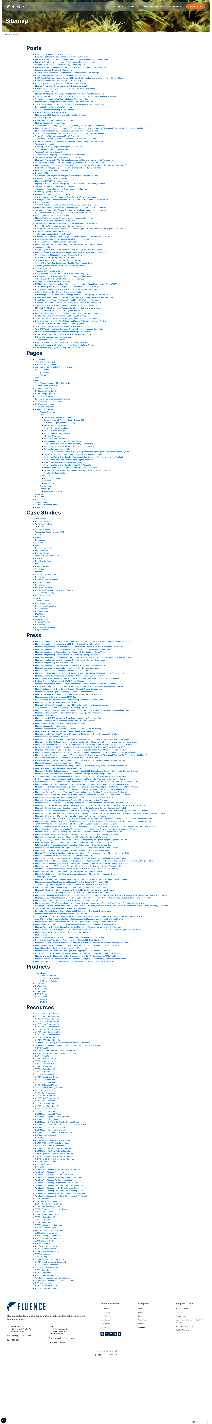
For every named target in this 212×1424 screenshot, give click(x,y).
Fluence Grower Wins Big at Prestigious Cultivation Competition (62, 86)
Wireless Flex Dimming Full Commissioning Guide (55, 1180)
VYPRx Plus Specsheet (44, 1257)
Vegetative (49, 483)
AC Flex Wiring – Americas (46, 1233)
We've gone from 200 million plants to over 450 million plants (61, 908)
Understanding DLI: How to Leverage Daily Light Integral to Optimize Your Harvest (69, 141)
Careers (141, 1312)
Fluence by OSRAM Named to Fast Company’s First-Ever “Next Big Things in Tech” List (71, 816)
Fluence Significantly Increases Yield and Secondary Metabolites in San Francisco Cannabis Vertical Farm (79, 673)
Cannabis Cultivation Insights (47, 271)
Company (116, 6)
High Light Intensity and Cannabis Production (54, 215)
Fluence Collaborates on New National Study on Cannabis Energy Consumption (68, 689)
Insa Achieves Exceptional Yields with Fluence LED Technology (61, 948)
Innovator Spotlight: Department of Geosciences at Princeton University (65, 62)
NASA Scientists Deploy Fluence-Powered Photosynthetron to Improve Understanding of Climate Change (79, 78)
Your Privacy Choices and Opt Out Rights (52, 383)
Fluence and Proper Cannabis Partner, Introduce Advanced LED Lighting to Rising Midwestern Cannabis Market (82, 789)
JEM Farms (39, 527)
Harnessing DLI (41, 173)
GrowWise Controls (48, 975)
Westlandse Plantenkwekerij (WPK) (50, 532)
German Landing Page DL (45, 362)
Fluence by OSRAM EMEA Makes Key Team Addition (57, 702)
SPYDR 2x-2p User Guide (45, 1101)
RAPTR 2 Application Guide (46, 1275)
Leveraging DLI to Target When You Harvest (53, 107)
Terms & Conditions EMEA (46, 386)
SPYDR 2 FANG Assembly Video (48, 1249)
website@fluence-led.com (21, 1336)
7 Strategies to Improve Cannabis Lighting (53, 149)
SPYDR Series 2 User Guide (46, 1077)
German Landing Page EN (46, 364)
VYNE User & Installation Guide (48, 1201)
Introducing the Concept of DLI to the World (62, 441)
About (140, 1308)
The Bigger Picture (43, 268)
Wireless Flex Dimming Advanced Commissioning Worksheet (60, 1193)
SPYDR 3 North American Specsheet (50, 1262)
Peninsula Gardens (43, 521)
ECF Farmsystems (42, 611)
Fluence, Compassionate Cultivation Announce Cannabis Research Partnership (68, 729)
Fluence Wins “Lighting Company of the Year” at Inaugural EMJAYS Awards (66, 900)
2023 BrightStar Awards (45, 877)
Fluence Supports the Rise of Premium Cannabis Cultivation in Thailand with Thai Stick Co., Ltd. (75, 961)
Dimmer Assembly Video (45, 1161)
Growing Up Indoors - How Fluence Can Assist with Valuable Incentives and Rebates (70, 210)
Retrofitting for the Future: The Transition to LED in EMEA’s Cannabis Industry (67, 300)
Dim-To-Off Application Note (47, 1246)
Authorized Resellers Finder (47, 504)
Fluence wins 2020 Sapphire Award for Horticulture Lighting (60, 115)
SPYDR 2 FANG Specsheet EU (47, 1040)
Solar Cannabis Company (45, 627)
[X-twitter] (107, 1334)
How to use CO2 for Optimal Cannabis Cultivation (56, 242)
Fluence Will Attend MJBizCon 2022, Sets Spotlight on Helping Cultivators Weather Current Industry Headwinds (82, 863)
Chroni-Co (39, 537)
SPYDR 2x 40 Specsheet (45, 1103)
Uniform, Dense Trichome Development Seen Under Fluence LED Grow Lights (67, 73)
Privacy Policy (41, 499)
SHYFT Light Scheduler (49, 981)
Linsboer (39, 572)
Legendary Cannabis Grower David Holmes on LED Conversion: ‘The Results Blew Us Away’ (73, 911)
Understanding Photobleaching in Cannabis (53, 231)
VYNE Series (40, 983)
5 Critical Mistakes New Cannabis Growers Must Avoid (58, 292)
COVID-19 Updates (43, 118)
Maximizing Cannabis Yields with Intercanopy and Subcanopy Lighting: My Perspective (71, 295)
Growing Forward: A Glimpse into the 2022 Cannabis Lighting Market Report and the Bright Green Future (79, 229)
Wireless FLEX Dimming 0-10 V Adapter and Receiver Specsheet (62, 1043)
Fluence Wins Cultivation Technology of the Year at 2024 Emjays (62, 932)
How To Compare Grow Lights (56, 428)
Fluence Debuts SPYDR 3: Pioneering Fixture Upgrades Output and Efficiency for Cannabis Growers (77, 945)
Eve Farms (39, 577)
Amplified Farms (42, 601)
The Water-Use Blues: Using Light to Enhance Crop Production (61, 99)
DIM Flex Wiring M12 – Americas (48, 1235)
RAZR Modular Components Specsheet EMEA (54, 1132)
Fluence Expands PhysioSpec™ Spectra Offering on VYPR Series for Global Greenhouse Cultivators (77, 734)
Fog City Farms (41, 616)
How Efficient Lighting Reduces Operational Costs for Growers (61, 342)
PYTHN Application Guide (46, 1288)
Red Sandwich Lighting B (45, 391)
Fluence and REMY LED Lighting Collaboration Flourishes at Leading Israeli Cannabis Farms (73, 850)
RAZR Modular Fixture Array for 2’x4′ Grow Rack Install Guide (60, 1124)
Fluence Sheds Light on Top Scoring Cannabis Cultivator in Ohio (62, 670)
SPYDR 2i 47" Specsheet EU (47, 1082)
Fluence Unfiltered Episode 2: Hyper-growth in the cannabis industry (64, 218)
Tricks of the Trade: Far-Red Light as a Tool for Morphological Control (64, 263)
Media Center (41, 935)
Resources (174, 6)
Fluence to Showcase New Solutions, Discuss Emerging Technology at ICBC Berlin (69, 937)
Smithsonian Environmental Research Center (54, 590)
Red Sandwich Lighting (44, 404)
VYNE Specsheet (42, 1198)
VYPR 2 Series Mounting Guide (48, 1214)
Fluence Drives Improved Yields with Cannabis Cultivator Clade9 (62, 914)
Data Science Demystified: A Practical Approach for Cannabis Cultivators (66, 289)
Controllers (40, 973)
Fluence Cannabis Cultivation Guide (50, 123)
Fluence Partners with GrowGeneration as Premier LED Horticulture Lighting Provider (71, 800)
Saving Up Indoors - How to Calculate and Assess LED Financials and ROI (65, 205)
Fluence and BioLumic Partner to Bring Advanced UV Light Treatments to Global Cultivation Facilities (77, 848)
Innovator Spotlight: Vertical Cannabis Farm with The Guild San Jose (64, 57)
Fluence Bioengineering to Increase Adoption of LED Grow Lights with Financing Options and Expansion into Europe (84, 657)
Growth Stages (46, 475)
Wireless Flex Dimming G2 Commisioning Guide (55, 1280)
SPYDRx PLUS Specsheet (46, 1090)
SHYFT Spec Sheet (43, 1048)
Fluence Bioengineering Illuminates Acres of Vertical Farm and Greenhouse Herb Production (74, 649)
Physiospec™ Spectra (53, 491)
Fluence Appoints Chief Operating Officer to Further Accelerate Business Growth (69, 676)
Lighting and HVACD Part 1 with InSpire (51, 181)
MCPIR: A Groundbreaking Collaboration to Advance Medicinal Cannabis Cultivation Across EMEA (76, 284)
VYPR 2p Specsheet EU (45, 1220)
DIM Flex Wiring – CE (44, 1243)
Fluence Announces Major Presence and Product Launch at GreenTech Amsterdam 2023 (72, 252)
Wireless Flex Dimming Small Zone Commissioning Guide (59, 1191)
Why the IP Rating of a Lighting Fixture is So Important (58, 260)
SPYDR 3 (43, 1002)
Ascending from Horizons (46, 574)
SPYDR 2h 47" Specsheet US (47, 1013)
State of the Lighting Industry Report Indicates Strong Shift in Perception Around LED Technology (76, 96)
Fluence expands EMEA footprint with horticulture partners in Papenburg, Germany (70, 718)
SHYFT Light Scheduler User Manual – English (54, 1154)
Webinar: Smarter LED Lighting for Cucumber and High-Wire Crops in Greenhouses (70, 125)
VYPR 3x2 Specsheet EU (45, 1061)
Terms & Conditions (43, 388)
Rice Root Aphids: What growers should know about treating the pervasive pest (77, 470)
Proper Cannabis (42, 630)
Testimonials (40, 359)
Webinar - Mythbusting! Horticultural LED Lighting (56, 186)
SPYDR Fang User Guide (45, 1080)
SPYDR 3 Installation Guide (46, 1286)
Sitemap (141, 1327)
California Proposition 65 (45, 1228)
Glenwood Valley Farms (45, 619)
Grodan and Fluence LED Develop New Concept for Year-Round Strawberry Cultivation (71, 892)
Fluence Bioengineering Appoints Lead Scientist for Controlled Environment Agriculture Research (76, 684)
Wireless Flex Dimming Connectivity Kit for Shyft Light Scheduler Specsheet (67, 1045)
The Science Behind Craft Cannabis (50, 340)
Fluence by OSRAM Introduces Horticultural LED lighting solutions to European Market (71, 705)
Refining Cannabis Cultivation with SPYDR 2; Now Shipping (59, 681)
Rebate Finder (46, 372)
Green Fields (40, 545)
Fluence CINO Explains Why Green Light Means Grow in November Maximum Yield (69, 94)
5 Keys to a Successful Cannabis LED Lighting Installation (59, 310)
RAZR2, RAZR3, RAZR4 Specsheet (49, 1146)
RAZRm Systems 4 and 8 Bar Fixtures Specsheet (55, 1050)
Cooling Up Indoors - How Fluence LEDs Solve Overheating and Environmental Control (71, 199)
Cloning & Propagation (53, 478)
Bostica (38, 558)
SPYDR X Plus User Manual (46, 1085)
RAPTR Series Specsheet (45, 1056)
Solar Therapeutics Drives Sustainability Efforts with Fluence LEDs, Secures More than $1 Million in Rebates (80, 776)
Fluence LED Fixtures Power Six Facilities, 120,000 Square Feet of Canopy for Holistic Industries (76, 922)
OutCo (38, 598)
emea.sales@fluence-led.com (62, 1338)
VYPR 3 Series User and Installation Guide (52, 1209)
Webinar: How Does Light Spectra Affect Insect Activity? (59, 157)
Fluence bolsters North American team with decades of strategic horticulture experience (73, 774)
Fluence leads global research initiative (51, 737)
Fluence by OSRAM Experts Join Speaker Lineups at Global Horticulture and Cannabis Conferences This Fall (80, 808)
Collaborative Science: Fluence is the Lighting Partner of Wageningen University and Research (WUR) (86, 452)
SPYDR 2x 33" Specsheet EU (47, 1035)
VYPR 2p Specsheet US (45, 1217)
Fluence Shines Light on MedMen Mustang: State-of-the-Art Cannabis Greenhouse (70, 660)
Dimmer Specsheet (43, 1167)
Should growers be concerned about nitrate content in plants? (70, 467)
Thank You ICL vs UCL (44, 396)
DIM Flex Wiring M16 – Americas (48, 1238)
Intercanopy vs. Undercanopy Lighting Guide (54, 399)
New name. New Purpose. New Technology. (53, 54)
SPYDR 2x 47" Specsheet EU (47, 1029)
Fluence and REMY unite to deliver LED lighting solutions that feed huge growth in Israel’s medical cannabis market (83, 744)
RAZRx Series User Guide (45, 1135)
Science (43, 415)
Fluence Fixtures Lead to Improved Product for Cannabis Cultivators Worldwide (68, 244)
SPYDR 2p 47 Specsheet (45, 1095)
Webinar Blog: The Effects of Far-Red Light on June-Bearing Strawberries (66, 223)
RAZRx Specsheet (42, 1138)
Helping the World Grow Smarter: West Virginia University (68, 460)
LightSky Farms (41, 550)
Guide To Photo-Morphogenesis (57, 433)
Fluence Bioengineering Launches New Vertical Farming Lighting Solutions (66, 655)
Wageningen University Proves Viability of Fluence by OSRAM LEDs (63, 707)
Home (7, 34)
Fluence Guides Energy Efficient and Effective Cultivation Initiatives (64, 102)
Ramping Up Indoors (43, 202)
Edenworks (40, 585)
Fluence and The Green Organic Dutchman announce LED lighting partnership (67, 713)
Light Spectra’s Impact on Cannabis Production (63, 462)
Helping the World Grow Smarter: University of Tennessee (68, 444)
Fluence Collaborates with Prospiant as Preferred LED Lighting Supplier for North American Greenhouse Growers (82, 784)
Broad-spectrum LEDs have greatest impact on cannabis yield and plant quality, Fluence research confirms (80, 760)
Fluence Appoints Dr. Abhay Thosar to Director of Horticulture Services (65, 721)
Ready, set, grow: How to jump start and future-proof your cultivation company (68, 250)
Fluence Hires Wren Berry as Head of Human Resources (58, 768)
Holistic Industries (42, 553)
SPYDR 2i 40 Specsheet (45, 1109)
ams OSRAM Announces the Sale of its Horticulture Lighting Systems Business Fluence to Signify (76, 824)
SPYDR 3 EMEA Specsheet (46, 1265)
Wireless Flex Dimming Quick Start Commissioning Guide (59, 1185)
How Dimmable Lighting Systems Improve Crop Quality (58, 347)
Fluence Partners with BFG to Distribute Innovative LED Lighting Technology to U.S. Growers (74, 160)
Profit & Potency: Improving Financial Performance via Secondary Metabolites (68, 168)
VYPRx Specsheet (43, 1254)
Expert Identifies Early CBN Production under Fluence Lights (60, 75)
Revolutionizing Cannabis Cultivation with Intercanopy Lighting (61, 273)
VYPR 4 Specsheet (43, 1270)
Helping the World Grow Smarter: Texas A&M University (67, 465)
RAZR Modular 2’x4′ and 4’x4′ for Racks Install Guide (57, 1122)
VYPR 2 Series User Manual (46, 1212)
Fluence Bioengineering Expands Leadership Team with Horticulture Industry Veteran (71, 652)
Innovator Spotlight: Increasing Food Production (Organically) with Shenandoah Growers (72, 59)
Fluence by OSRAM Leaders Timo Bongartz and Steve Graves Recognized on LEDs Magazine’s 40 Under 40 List (82, 739)
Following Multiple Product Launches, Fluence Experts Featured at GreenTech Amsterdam (73, 845)
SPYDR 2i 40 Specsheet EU (46, 1111)
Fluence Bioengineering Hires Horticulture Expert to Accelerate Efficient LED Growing (71, 665)
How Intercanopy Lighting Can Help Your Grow (54, 258)
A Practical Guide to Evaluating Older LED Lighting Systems (60, 324)
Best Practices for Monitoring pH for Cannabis (54, 110)
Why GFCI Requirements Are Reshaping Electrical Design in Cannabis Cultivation (69, 329)
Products (132, 6)
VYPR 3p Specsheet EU (45, 1072)
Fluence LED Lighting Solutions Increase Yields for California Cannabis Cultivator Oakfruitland (74, 890)
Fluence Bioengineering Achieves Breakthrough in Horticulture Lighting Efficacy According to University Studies (82, 641)
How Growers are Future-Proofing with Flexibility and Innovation (62, 239)
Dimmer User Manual (44, 1164)
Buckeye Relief (41, 609)
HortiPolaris (40, 624)
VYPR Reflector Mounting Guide (48, 1225)
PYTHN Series (41, 994)
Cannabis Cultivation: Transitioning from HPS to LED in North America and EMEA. (69, 303)
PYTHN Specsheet (43, 1283)
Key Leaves (40, 540)
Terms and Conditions (44, 407)
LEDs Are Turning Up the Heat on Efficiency (53, 170)
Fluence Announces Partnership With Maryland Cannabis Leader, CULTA (65, 855)
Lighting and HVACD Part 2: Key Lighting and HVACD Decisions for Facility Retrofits (70, 184)
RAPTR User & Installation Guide (48, 1204)
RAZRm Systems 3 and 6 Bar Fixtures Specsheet (55, 1053)
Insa (37, 564)
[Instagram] (115, 1334)
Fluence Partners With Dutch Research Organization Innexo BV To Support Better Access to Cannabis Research (82, 879)
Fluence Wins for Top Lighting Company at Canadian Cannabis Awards (64, 692)
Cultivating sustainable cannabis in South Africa (55, 221)
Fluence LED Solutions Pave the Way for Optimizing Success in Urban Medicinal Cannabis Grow (75, 874)
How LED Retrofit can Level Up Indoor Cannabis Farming (58, 226)
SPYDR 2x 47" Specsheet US (47, 1027)
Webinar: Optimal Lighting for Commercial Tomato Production (61, 155)
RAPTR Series (41, 989)
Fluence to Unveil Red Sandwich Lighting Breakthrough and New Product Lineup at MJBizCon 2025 (77, 956)
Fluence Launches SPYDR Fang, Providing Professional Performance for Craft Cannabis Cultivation (76, 834)
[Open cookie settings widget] (3, 1420)
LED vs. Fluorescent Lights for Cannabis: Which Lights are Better (62, 332)
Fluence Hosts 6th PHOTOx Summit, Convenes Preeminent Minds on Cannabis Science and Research (77, 924)
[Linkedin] (119, 1334)
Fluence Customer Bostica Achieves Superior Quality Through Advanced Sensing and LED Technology (78, 927)
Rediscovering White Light (55, 425)
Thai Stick (39, 569)
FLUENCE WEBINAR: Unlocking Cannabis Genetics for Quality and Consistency (68, 308)
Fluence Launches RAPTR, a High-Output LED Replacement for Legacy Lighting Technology (73, 842)
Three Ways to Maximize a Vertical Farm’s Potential (57, 136)
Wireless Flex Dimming (49, 978)
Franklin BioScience (43, 587)
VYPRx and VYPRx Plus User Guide (49, 1259)
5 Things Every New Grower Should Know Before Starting (59, 279)
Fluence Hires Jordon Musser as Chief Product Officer (58, 763)
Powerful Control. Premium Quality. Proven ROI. (64, 420)
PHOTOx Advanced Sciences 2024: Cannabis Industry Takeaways (63, 276)
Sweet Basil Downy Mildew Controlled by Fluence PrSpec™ (60, 65)
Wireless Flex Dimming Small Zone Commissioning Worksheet (61, 1196)
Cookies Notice (41, 502)
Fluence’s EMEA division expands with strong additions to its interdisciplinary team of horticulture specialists (81, 766)
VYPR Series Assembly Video (47, 1206)
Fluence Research (47, 412)
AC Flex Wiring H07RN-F (45, 1241)
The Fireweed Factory (44, 593)
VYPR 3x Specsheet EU (45, 1066)
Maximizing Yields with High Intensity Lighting (54, 120)
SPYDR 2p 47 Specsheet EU (47, 1098)
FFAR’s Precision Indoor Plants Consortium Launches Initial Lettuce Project (66, 131)
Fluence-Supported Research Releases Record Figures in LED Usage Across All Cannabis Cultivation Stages (80, 858)
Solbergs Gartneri (42, 622)
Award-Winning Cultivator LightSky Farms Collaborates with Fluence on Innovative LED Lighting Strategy (79, 919)
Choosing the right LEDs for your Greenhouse (54, 178)
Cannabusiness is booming (46, 715)
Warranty (43, 375)
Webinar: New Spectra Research (48, 152)
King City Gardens (43, 561)
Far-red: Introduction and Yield (57, 449)
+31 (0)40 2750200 (57, 1342)
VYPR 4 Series (41, 991)
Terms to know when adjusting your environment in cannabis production (65, 139)
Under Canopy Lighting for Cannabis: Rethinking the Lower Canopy (63, 334)
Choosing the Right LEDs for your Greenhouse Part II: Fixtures (61, 189)
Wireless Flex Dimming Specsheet (49, 1172)
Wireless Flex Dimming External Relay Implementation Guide (60, 1177)
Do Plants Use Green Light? (55, 430)
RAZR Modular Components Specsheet (51, 1130)
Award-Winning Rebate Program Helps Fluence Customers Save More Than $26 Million (71, 885)
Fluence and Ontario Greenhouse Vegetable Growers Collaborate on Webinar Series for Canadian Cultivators (81, 792)
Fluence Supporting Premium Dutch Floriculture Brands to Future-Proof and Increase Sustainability (76, 869)
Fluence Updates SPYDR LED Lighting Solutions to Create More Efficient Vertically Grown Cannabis (77, 678)
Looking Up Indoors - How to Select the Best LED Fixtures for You (63, 213)
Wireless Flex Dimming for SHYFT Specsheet (54, 1175)
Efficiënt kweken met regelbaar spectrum (53, 337)
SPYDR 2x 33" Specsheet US (47, 1032)
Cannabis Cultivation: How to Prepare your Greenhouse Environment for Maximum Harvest (73, 236)
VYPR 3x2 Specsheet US (45, 1058)
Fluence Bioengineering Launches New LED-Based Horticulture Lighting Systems (69, 644)
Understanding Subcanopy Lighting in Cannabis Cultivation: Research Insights (67, 287)
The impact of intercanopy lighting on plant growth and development (73, 454)
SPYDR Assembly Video (45, 1074)
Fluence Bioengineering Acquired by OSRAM (54, 663)
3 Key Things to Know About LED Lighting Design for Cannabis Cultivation (66, 305)
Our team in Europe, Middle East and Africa (53, 367)
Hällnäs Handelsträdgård (45, 606)
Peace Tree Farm (42, 603)
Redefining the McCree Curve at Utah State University (58, 81)
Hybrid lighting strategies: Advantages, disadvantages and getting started (66, 176)
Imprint (38, 380)
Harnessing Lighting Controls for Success (52, 281)
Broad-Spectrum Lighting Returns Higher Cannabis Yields (59, 147)
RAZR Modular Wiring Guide (46, 1119)
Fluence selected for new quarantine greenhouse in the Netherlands (64, 731)
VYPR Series (105, 1312)
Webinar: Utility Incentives (46, 144)
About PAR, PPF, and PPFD (55, 438)
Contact (38, 378)
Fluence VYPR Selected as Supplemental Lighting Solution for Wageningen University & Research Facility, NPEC (82, 853)
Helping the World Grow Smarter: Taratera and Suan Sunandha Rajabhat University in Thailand (83, 457)
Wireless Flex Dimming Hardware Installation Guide (56, 1183)
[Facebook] (102, 1334)
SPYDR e (43, 999)
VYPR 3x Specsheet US (45, 1064)
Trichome (39, 542)
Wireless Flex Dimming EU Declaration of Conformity (57, 1169)
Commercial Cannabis (152, 6)
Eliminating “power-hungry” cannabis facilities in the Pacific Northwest (65, 88)
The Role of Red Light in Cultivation (59, 417)
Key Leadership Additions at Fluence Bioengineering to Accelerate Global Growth (69, 700)
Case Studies (143, 1320)
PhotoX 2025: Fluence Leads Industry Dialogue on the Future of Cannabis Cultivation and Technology (78, 953)
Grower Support (46, 486)
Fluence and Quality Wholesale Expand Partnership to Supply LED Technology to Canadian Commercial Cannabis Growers (86, 771)
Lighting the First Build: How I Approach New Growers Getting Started (64, 345)
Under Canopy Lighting (45, 393)
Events (140, 1316)
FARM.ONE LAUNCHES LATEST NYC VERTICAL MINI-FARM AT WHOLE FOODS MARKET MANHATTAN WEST (80, 747)
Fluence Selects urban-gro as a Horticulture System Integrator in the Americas (68, 694)
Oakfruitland (40, 519)
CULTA (38, 535)
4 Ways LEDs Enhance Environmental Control (54, 234)
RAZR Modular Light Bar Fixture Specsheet (53, 1117)
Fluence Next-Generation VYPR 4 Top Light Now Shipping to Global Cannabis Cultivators (72, 951)
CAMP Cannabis (42, 566)
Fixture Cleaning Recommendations (50, 1230)
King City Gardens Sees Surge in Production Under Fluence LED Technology (67, 940)
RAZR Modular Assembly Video (48, 1114)
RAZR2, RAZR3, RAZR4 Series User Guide (52, 1140)
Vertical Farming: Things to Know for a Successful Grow (58, 255)
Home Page (40, 507)
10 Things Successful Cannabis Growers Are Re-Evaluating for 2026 (64, 326)
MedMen (39, 614)
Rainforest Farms (42, 582)
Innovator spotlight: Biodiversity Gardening (53, 70)
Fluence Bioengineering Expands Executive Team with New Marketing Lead (67, 668)
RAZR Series (40, 986)
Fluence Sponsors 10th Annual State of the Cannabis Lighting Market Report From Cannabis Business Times (80, 959)
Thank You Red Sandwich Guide (48, 401)
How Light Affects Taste (54, 473)
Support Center (42, 370)
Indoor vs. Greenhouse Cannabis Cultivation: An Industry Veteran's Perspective (68, 313)
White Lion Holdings (43, 524)
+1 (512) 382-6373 (17, 1340)
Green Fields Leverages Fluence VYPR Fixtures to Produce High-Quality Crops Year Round (73, 887)
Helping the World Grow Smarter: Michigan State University (69, 446)
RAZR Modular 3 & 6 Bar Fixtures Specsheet (53, 1148)
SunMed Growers (42, 529)
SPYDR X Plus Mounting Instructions (50, 1087)
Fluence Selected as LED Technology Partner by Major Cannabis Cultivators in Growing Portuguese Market (80, 866)
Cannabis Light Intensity (45, 247)
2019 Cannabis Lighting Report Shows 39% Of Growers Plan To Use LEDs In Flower (70, 104)
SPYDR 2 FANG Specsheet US (47, 1037)
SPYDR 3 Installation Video (46, 1267)
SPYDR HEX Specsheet (45, 1093)
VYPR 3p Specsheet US (45, 1069)
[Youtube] (111, 1334)
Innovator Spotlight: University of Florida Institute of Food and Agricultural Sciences (70, 67)
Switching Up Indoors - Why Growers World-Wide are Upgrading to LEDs (65, 197)
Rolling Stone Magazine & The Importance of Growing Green (60, 83)
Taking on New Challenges (46, 91)
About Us (39, 494)
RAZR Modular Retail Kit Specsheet (50, 1127)
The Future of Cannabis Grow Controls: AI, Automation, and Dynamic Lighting (67, 318)
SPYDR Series (41, 997)
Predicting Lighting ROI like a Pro (49, 192)
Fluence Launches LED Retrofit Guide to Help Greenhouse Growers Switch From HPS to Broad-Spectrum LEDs (81, 165)
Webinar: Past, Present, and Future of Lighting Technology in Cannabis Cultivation (69, 162)
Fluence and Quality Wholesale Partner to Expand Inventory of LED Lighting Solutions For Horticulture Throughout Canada (86, 742)
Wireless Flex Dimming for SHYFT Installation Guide (57, 1188)
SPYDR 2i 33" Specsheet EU (47, 1024)
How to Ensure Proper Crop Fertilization (52, 112)
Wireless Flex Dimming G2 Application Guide (54, 1278)
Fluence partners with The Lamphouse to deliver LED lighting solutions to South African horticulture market (80, 750)
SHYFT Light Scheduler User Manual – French (54, 1156)
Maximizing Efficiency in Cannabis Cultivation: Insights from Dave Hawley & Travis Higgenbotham (76, 297)
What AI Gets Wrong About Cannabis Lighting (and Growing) (60, 316)
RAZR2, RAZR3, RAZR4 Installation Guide (52, 1143)
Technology (45, 489)
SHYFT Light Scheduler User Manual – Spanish (54, 1159)
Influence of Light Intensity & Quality (59, 423)
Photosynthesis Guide (53, 436)
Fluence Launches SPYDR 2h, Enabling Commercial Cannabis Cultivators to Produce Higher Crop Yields (78, 832)
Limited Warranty (182, 1330)
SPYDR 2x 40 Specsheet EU (47, 1106)
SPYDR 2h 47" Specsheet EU (47, 1016)
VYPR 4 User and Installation (47, 1251)
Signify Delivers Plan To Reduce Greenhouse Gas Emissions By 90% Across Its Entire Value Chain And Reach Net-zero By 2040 (88, 916)
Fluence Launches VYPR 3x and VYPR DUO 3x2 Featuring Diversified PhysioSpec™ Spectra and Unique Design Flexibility (85, 752)
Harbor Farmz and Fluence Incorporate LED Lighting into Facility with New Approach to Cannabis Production (80, 779)
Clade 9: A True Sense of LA (47, 556)
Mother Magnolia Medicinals (47, 579)
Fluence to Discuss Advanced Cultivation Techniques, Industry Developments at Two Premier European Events (82, 943)
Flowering (48, 481)
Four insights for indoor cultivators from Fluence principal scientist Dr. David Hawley (70, 207)
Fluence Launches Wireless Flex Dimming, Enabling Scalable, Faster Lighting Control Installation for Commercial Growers (86, 829)
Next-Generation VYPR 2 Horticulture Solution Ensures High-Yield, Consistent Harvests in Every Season (79, 686)
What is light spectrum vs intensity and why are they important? (62, 266)
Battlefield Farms (42, 595)
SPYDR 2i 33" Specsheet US (47, 1021)
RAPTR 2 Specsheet (43, 1272)
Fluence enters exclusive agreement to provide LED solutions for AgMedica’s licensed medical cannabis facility (82, 710)
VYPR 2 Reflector (42, 1222)
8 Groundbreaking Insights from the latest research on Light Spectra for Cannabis (69, 133)
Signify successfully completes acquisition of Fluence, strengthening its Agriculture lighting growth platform (81, 840)
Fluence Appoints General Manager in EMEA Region (57, 697)
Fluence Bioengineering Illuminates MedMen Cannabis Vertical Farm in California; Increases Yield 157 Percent (81, 647)
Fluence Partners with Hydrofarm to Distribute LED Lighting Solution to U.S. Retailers (71, 837)
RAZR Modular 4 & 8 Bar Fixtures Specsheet (53, 1151)
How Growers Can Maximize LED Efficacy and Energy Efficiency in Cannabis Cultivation (72, 321)
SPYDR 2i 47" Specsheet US (47, 1019)
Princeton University (43, 548)
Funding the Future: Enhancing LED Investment (54, 194)
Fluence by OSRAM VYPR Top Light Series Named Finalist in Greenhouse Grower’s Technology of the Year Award (82, 795)
